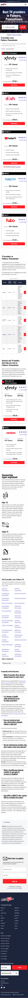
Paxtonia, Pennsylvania (20, 639)
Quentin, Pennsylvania (7, 625)
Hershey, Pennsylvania (20, 593)
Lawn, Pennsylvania (19, 603)
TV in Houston (4, 956)
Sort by (3, 49)
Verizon (16, 923)
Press (2, 985)
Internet (14, 35)
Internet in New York (5, 938)
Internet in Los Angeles (6, 935)
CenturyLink (3, 913)
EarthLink (3, 923)
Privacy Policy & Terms (6, 994)
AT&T (2, 910)
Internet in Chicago (5, 946)
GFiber (2, 928)
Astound (3, 908)
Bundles (19, 35)
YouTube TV (4, 320)
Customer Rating (23, 60)
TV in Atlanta (3, 953)
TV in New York (4, 951)
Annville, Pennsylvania (20, 598)
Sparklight (17, 913)
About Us (3, 981)
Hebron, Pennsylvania (7, 644)
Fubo (4, 348)
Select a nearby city (7, 659)
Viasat (16, 925)
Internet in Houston (5, 943)
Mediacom (17, 908)
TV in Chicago (4, 958)
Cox (1, 915)
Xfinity (16, 928)
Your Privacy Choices (19, 994)
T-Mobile (16, 920)
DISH (4, 307)
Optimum (17, 910)
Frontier (2, 925)
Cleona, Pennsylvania (7, 603)
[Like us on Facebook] (2, 988)
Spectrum (17, 915)
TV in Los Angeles (4, 948)
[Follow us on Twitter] (4, 988)
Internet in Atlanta (5, 941)
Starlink (16, 918)
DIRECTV (4, 334)
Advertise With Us (5, 983)
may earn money (10, 1)
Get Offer (18, 167)
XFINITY (4, 292)
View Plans (18, 85)
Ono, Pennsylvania (6, 611)
